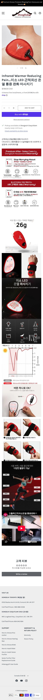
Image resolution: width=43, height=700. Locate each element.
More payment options (21, 119)
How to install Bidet (8, 648)
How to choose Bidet (9, 645)
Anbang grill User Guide (10, 664)
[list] (21, 45)
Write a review (21, 574)
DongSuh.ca (23, 690)
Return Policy (28, 639)
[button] (39, 13)
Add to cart (29, 108)
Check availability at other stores (16, 131)
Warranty (27, 635)
